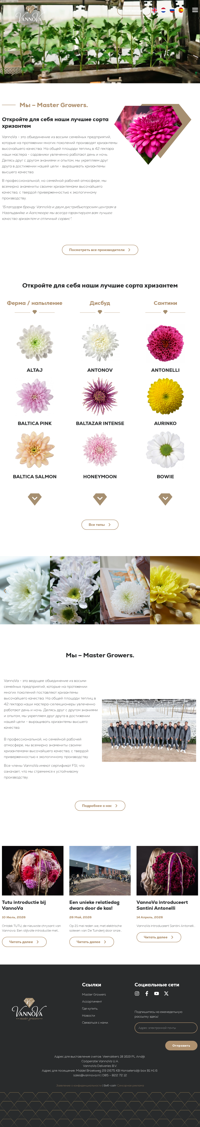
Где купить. (90, 1008)
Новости (88, 1015)
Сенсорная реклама (130, 1085)
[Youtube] (156, 993)
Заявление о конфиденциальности (79, 1085)
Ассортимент (92, 1001)
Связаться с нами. (95, 1023)
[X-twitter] (166, 993)
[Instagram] (137, 993)
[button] (5, 591)
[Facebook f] (146, 993)
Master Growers (94, 994)
